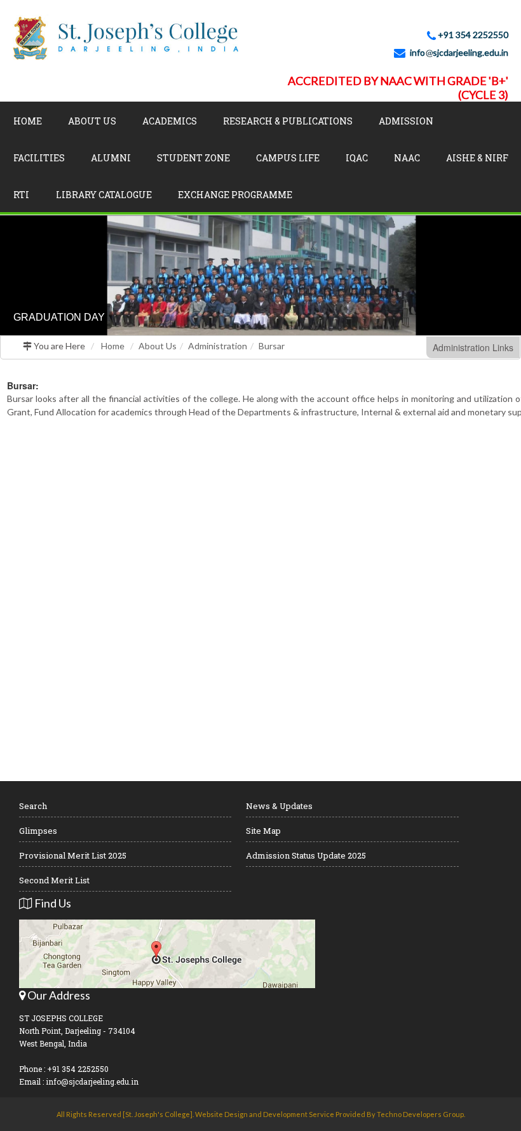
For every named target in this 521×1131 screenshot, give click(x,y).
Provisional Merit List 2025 (72, 855)
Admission (406, 121)
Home (27, 121)
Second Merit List (54, 880)
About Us (92, 121)
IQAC (357, 158)
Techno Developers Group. (421, 1114)
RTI (21, 195)
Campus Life (288, 158)
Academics (169, 121)
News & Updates (279, 806)
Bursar (272, 345)
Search (33, 806)
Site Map (263, 830)
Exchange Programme (235, 195)
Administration (217, 345)
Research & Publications (288, 121)
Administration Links (473, 347)
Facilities (39, 158)
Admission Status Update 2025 (306, 855)
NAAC (407, 158)
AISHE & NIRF (477, 158)
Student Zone (193, 158)
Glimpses (38, 830)
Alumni (111, 158)
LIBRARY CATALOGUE (104, 195)
